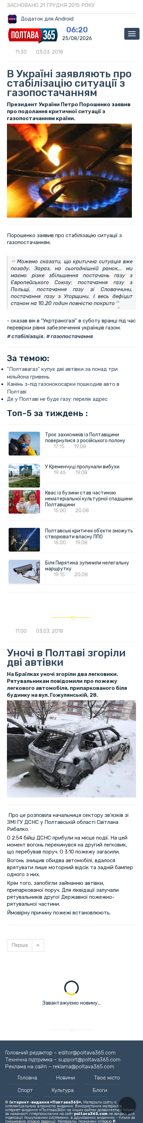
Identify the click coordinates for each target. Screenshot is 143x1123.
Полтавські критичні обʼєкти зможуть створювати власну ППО (89, 534)
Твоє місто (107, 1078)
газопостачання (71, 336)
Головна (27, 1078)
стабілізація (26, 336)
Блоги (100, 1090)
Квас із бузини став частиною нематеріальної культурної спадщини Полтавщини (89, 499)
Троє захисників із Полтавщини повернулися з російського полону (85, 438)
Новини (65, 1078)
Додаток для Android (47, 19)
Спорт (25, 1090)
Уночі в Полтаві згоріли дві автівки (66, 658)
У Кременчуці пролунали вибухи (82, 467)
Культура (63, 1090)
